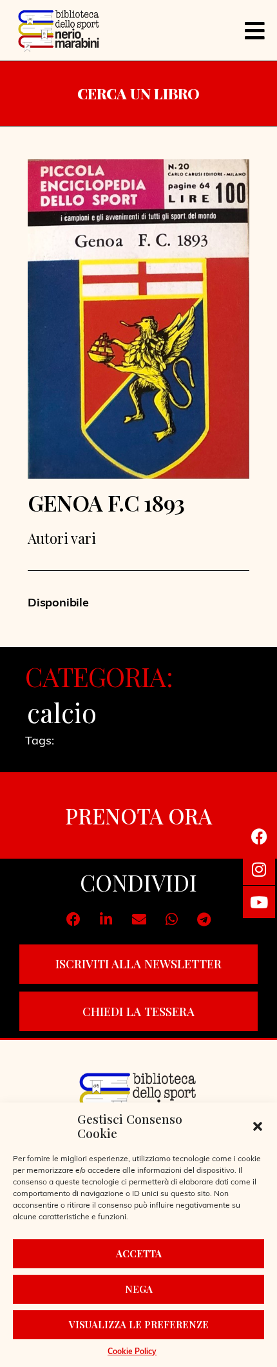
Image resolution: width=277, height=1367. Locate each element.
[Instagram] (259, 869)
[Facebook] (259, 836)
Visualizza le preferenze (139, 1324)
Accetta (139, 1253)
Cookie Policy (132, 1352)
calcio (62, 712)
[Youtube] (259, 902)
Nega (139, 1288)
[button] (257, 1126)
